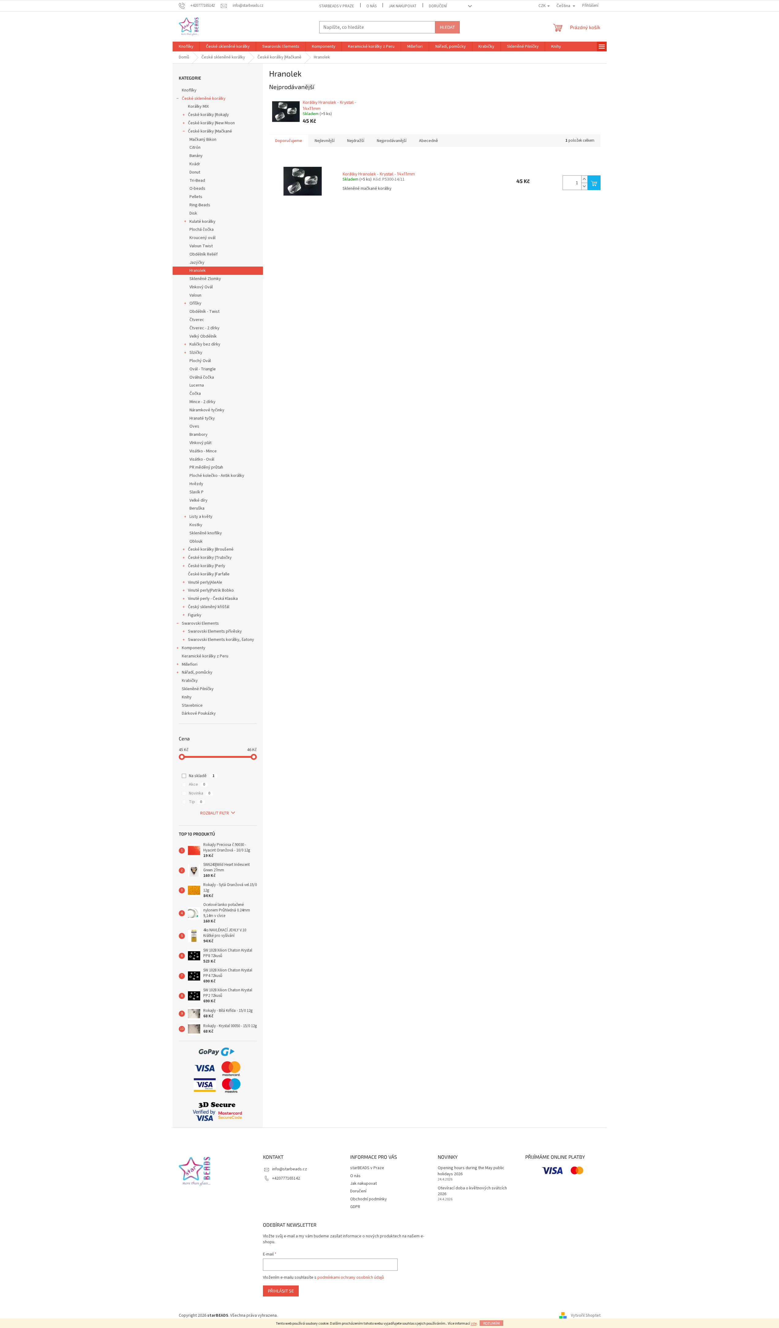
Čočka (195, 394)
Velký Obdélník (203, 336)
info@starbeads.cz (289, 1169)
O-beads (197, 188)
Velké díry (198, 500)
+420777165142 (286, 1178)
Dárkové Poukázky (199, 713)
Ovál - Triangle (202, 369)
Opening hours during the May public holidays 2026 (471, 1171)
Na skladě (202, 776)
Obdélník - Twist (204, 312)
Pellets (195, 197)
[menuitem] (186, 46)
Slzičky (195, 353)
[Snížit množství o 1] (584, 186)
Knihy (187, 697)
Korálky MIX (198, 106)
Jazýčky (196, 263)
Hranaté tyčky (202, 418)
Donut (194, 172)
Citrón (194, 147)
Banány (196, 156)
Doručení (438, 6)
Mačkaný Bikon (202, 140)
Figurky (194, 615)
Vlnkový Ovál (201, 287)
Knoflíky (189, 90)
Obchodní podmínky (368, 1199)
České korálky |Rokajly (208, 115)
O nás (371, 6)
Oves (194, 426)
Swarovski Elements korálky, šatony (221, 640)
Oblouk (196, 541)
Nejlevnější (325, 141)
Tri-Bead (197, 181)
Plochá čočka (201, 229)
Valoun (195, 295)
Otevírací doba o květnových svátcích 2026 (472, 1191)
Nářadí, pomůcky (197, 672)
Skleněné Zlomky (205, 279)
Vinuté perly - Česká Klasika (213, 599)
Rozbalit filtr (214, 813)
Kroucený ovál (202, 238)
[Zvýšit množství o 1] (584, 179)
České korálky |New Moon (211, 123)
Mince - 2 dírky (202, 402)
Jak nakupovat (403, 6)
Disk (193, 213)
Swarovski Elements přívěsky (215, 631)
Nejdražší (355, 141)
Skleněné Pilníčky (198, 689)
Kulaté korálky (202, 222)
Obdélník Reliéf (203, 254)
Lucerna (196, 385)
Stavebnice (192, 705)
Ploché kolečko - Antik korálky (216, 476)
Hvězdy (196, 484)
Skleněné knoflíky (205, 533)
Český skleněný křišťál (208, 607)
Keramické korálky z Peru (205, 656)
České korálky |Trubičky (210, 558)
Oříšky (195, 303)
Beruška (196, 508)
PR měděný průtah (206, 467)
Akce (197, 784)
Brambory (198, 435)
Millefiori (189, 664)
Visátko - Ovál (201, 459)
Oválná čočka (201, 377)
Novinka (199, 793)
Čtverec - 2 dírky (204, 328)
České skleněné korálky (204, 98)
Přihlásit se (281, 1290)
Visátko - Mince (203, 451)
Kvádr (194, 164)
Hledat (447, 27)
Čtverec (196, 320)
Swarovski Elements (200, 623)
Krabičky (190, 681)
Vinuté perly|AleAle (205, 582)
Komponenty (193, 648)
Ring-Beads (199, 205)
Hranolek (197, 270)
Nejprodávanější (391, 141)
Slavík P (196, 492)
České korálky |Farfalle (209, 574)
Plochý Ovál (200, 361)
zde (474, 1323)
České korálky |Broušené (211, 549)
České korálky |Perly (206, 566)
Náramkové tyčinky (206, 410)
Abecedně (428, 141)
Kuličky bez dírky (204, 344)
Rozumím (491, 1323)
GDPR (355, 1207)
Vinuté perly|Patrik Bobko (211, 590)
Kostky (195, 525)
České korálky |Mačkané (210, 131)
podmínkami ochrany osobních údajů (350, 1277)
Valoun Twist (201, 246)
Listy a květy (200, 517)
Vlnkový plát (200, 443)
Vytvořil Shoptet (586, 1315)
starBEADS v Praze (336, 6)
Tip (195, 802)
